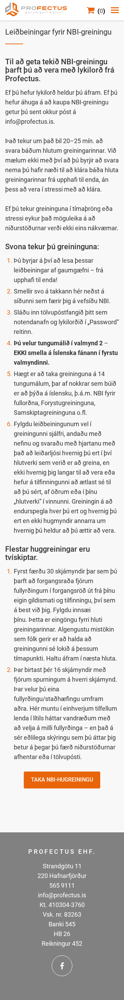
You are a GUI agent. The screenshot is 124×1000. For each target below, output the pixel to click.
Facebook (62, 965)
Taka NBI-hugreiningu (62, 779)
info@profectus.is (62, 895)
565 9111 (62, 885)
